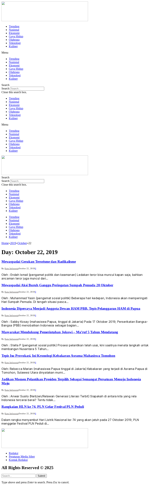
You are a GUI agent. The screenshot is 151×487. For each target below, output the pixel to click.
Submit (41, 475)
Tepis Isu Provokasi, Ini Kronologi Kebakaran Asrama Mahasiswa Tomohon (58, 356)
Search (5, 88)
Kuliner (13, 46)
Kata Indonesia (11, 268)
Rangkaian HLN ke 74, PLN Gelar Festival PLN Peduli (42, 407)
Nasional (14, 29)
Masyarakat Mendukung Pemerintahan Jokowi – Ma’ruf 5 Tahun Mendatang (59, 332)
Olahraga (14, 39)
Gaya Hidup (16, 36)
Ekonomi (14, 33)
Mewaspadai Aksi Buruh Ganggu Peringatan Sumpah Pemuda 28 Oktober (57, 285)
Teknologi (15, 43)
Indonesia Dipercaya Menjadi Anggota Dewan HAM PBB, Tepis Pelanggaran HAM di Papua (70, 308)
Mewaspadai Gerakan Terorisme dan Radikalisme (38, 261)
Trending (14, 26)
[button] (75, 52)
